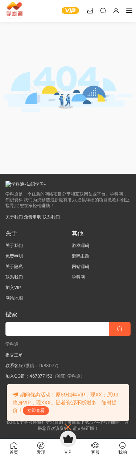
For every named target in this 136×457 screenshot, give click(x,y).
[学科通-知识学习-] (14, 11)
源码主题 (80, 256)
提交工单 (14, 355)
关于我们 (14, 216)
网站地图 (14, 298)
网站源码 (80, 266)
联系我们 (51, 216)
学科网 (78, 277)
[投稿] (90, 10)
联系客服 (14, 365)
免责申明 (32, 216)
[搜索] (103, 10)
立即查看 (36, 410)
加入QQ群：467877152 (28, 376)
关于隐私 (14, 266)
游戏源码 (80, 245)
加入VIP (13, 287)
